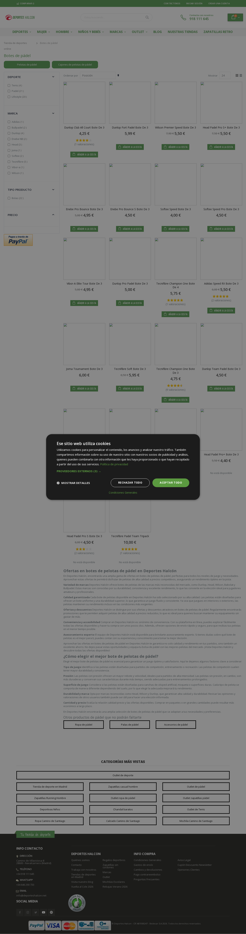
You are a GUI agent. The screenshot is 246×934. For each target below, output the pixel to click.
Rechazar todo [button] (130, 483)
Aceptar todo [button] (171, 483)
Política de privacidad (114, 464)
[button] (123, 471)
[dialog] (123, 467)
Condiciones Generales (123, 493)
